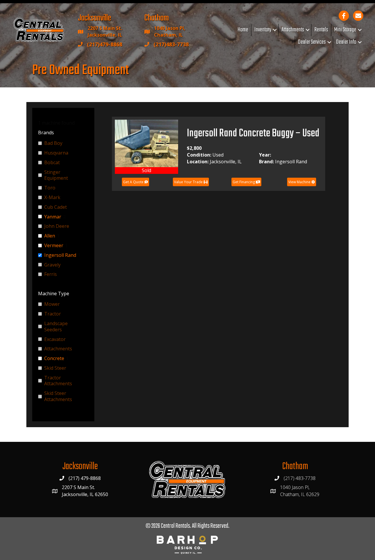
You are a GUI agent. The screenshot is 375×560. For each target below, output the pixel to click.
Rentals (321, 29)
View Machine (299, 181)
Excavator (55, 339)
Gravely (52, 265)
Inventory (262, 29)
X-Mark (52, 197)
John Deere (56, 226)
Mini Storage (345, 29)
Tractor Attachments (58, 381)
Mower (52, 304)
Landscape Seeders (56, 326)
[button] (274, 30)
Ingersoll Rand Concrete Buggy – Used (253, 133)
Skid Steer (55, 368)
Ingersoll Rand (60, 255)
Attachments (293, 29)
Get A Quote (133, 181)
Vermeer (53, 245)
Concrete (54, 358)
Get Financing (244, 181)
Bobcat (52, 162)
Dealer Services (312, 42)
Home (243, 29)
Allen (49, 236)
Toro (49, 188)
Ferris (50, 274)
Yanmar (52, 217)
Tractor (52, 314)
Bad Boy (53, 143)
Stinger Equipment (56, 175)
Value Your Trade (189, 181)
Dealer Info (346, 42)
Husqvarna (56, 153)
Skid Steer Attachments (58, 396)
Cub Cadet (55, 207)
